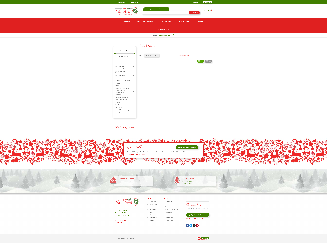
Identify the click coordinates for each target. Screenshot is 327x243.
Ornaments (126, 21)
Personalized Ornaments (145, 21)
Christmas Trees (165, 21)
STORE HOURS (133, 2)
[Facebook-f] (187, 225)
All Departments (163, 29)
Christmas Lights (183, 21)
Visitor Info (196, 2)
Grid (209, 61)
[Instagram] (194, 225)
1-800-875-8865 (121, 2)
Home (155, 35)
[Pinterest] (197, 225)
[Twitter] (190, 225)
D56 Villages (200, 21)
